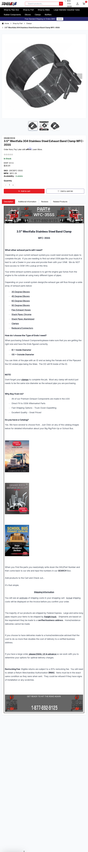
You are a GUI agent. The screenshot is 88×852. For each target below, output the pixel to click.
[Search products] (61, 4)
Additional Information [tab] (27, 201)
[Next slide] (79, 76)
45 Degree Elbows (21, 296)
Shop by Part (28, 10)
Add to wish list (66, 191)
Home (7, 23)
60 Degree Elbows (21, 301)
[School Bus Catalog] (44, 540)
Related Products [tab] (60, 201)
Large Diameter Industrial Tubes (67, 10)
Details (60, 19)
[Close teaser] (24, 850)
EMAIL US (40, 654)
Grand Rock (9, 138)
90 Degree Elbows (21, 305)
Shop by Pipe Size (11, 10)
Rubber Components (12, 14)
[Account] (77, 3)
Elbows (28, 14)
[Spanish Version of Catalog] (44, 498)
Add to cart (25, 191)
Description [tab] (8, 201)
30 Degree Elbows (21, 292)
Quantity (8, 181)
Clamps (38, 14)
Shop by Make (44, 10)
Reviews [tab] (44, 201)
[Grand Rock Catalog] (44, 456)
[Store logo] (9, 4)
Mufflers (48, 14)
